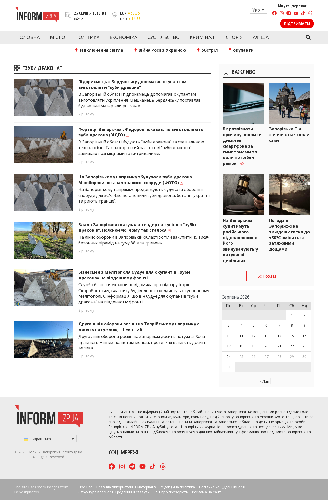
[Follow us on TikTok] (303, 14)
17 (229, 346)
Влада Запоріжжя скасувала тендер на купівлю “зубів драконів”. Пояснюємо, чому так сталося (137, 227)
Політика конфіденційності (222, 487)
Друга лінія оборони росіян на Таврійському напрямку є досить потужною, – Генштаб (138, 326)
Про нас (85, 487)
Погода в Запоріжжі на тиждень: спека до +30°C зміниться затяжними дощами (289, 235)
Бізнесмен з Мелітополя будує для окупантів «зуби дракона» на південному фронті (134, 275)
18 (241, 346)
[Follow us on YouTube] (296, 14)
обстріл (209, 50)
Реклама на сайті (207, 492)
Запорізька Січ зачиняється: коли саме (289, 134)
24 (229, 356)
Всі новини (266, 276)
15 (292, 335)
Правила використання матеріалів (126, 487)
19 (254, 346)
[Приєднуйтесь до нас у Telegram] (288, 14)
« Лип (264, 381)
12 (254, 335)
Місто (57, 37)
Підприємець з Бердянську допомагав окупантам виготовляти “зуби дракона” (132, 84)
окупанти (243, 50)
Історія (233, 37)
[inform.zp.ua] (37, 15)
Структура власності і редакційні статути (114, 492)
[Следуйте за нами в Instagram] (281, 14)
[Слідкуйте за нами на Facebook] (274, 14)
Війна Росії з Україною (162, 50)
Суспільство (163, 37)
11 (241, 335)
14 (279, 335)
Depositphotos (26, 492)
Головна (28, 37)
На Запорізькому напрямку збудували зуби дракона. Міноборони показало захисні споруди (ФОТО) (135, 179)
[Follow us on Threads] (310, 14)
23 (304, 346)
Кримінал (202, 37)
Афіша (261, 37)
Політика (87, 37)
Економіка (123, 37)
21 (279, 346)
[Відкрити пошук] (308, 37)
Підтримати (297, 23)
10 (229, 335)
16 (304, 335)
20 (266, 346)
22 (292, 346)
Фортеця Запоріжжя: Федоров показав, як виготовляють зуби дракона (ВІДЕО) (140, 132)
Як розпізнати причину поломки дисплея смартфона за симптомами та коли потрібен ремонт (242, 146)
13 (266, 335)
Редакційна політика (177, 487)
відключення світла (100, 50)
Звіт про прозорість (170, 492)
